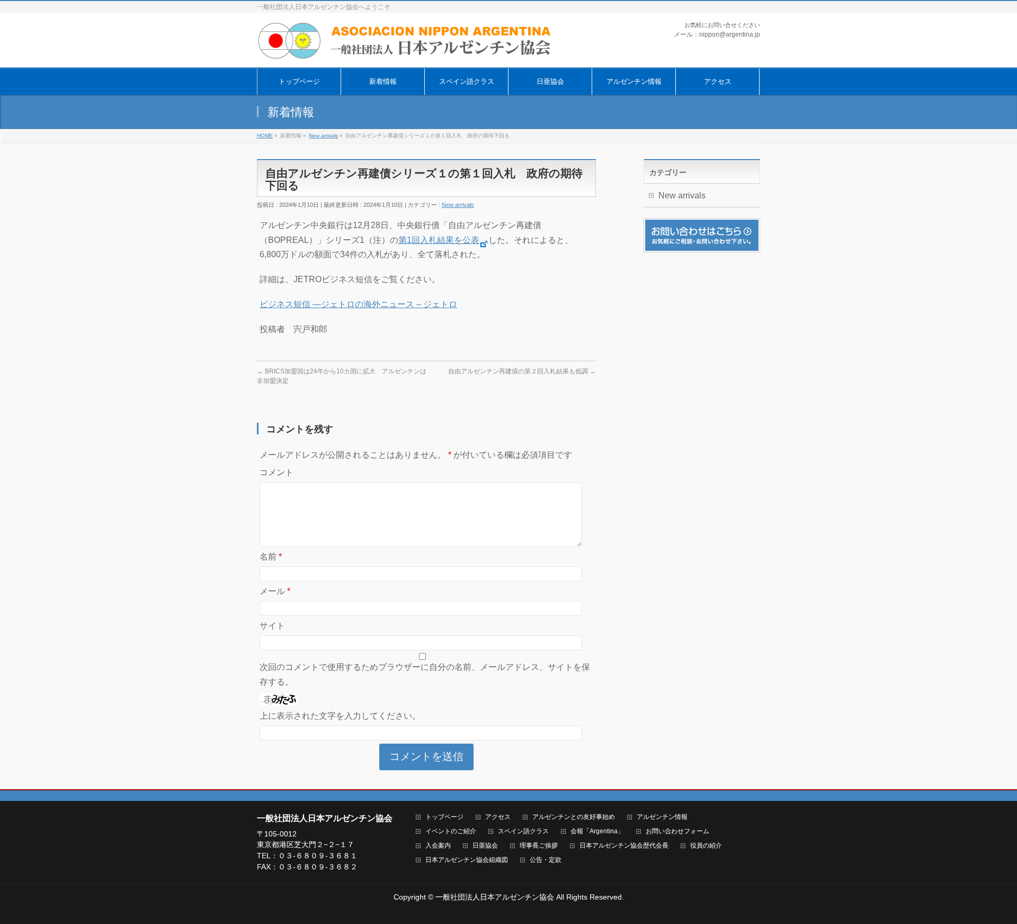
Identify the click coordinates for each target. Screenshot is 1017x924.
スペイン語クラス (523, 831)
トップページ (444, 817)
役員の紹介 (706, 845)
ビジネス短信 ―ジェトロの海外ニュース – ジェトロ (358, 304)
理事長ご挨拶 (539, 845)
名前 (271, 556)
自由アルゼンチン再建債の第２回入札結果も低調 (522, 371)
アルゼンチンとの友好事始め (573, 817)
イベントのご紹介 (450, 831)
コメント (276, 472)
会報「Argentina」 (597, 831)
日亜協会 (485, 845)
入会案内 (438, 845)
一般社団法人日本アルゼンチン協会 (494, 897)
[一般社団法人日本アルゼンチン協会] (405, 47)
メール (275, 591)
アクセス (498, 817)
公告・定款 (545, 860)
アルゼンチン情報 (662, 817)
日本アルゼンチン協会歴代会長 (623, 845)
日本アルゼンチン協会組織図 (466, 860)
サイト (272, 625)
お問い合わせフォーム (677, 831)
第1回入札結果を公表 (438, 240)
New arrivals (458, 205)
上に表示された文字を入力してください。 (340, 715)
